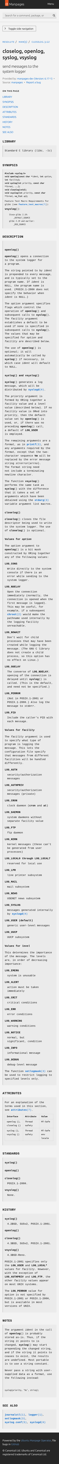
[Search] (53, 15)
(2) (14, 614)
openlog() (12, 249)
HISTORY (7, 122)
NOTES (6, 127)
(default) (19, 920)
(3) (34, 444)
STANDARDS (9, 117)
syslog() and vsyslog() (22, 375)
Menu (51, 3)
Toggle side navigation (20, 28)
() (11, 1162)
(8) (36, 389)
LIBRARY (7, 96)
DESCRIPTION (10, 106)
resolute (8, 41)
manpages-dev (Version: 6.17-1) (34, 78)
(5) (16, 1422)
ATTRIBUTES (9, 111)
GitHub (15, 1444)
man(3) (23, 41)
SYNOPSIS (8, 101)
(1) (15, 1414)
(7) (32, 204)
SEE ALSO (8, 132)
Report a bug (33, 82)
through (27, 858)
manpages (17, 82)
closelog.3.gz (41, 41)
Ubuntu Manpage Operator (36, 1440)
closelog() (12, 512)
